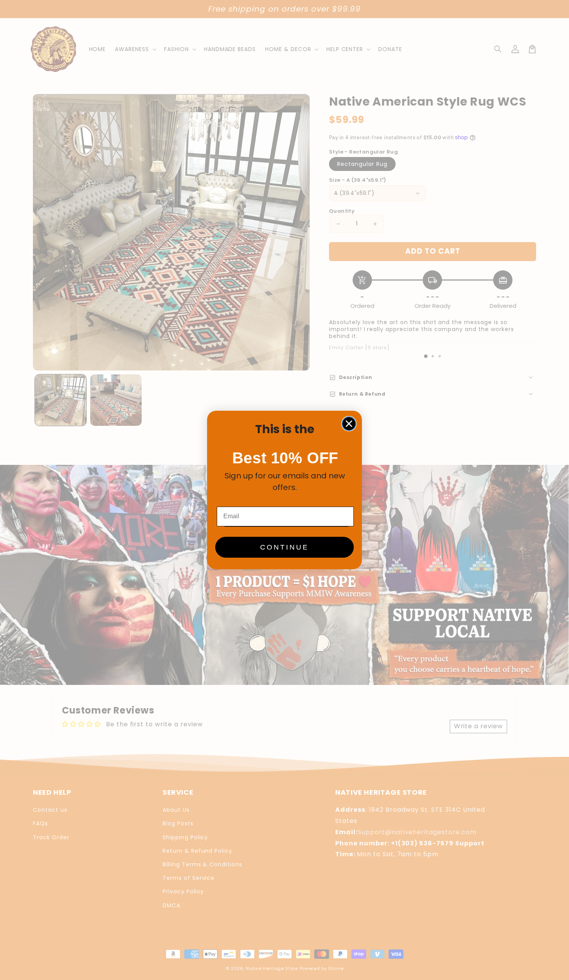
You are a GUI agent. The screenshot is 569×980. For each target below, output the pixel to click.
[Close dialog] (349, 423)
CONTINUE (284, 547)
